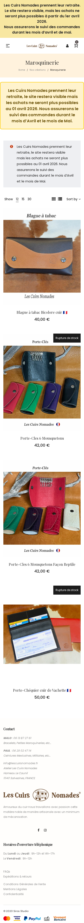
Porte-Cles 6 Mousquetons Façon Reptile (42, 564)
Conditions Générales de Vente (24, 884)
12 (17, 199)
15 (23, 199)
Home (21, 70)
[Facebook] (38, 830)
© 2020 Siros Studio (15, 911)
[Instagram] (45, 830)
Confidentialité (13, 894)
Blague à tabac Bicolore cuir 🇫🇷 (42, 312)
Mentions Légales (15, 889)
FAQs (6, 871)
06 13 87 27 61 (22, 738)
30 (29, 199)
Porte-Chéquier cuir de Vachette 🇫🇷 (42, 690)
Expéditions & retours (17, 876)
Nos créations (38, 70)
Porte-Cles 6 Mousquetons (42, 438)
